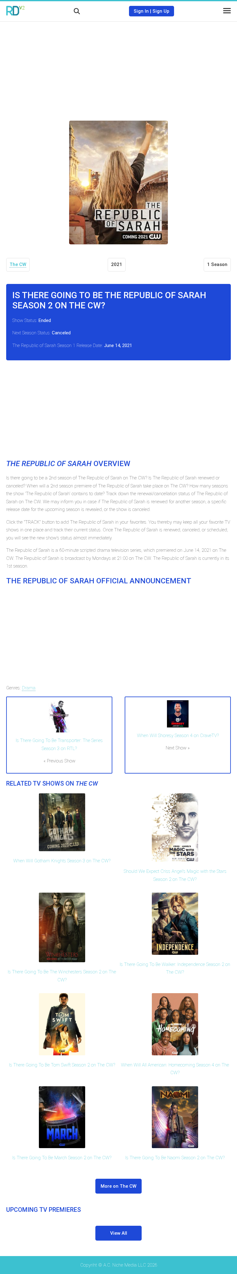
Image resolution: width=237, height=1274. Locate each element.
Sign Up (160, 11)
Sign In (141, 11)
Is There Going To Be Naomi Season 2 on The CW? (175, 1157)
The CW (18, 264)
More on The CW (118, 1186)
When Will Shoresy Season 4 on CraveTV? (178, 735)
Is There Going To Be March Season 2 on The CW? (61, 1157)
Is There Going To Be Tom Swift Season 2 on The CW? (62, 1065)
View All (118, 1233)
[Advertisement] (118, 66)
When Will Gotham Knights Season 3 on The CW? (61, 861)
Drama (28, 688)
